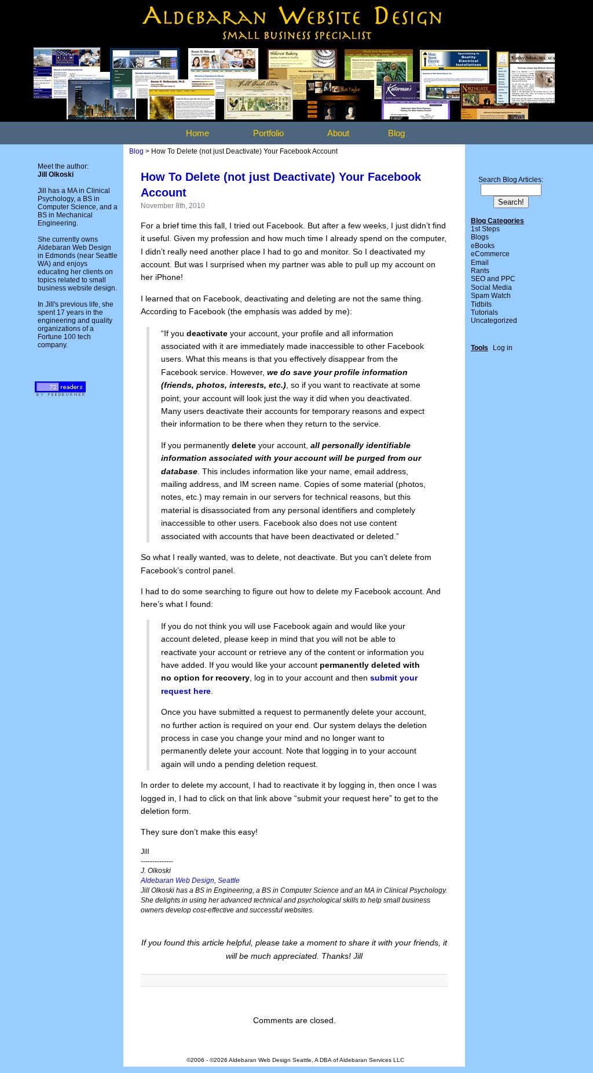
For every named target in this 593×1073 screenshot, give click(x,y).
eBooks (483, 246)
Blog (396, 133)
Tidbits (481, 304)
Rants (480, 271)
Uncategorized (494, 321)
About (338, 133)
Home (197, 133)
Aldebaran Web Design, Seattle (190, 880)
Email (480, 263)
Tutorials (484, 312)
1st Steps (485, 229)
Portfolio (268, 133)
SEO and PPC (493, 279)
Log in (503, 348)
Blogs (480, 237)
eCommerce (490, 254)
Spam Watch (491, 296)
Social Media (491, 287)
